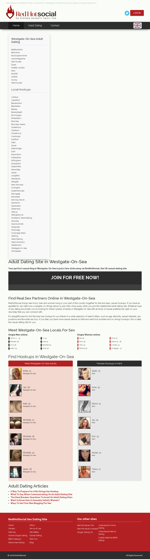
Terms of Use (35, 528)
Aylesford (15, 100)
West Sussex (16, 83)
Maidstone (15, 179)
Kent (13, 71)
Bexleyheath (16, 112)
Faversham (16, 154)
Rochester (15, 197)
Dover (14, 145)
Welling (14, 236)
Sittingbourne (17, 215)
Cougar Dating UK (85, 532)
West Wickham (18, 242)
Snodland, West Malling (21, 218)
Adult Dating (35, 25)
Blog (32, 542)
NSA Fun (34, 539)
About (11, 525)
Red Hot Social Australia (87, 529)
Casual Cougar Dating (17, 535)
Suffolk (14, 77)
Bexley (14, 109)
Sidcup (14, 212)
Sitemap (12, 532)
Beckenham (16, 103)
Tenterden (15, 227)
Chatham (15, 130)
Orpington (15, 188)
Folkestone (16, 157)
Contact (55, 25)
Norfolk (14, 74)
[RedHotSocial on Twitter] (127, 13)
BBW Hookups (14, 539)
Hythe (13, 173)
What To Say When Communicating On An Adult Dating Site (41, 494)
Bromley (15, 121)
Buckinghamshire (19, 55)
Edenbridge (16, 148)
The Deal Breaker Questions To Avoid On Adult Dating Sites (41, 497)
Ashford (14, 97)
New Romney (17, 185)
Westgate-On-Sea (19, 248)
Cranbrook (15, 136)
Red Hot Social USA (85, 525)
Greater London (18, 68)
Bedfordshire (17, 49)
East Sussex (16, 62)
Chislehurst (16, 133)
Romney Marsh (18, 200)
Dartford (15, 139)
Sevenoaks (16, 206)
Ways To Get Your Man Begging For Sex (31, 503)
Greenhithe (16, 166)
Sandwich (15, 203)
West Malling (17, 239)
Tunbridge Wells (18, 233)
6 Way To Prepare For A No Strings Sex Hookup (34, 491)
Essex (13, 65)
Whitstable (16, 251)
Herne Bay (15, 169)
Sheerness (15, 209)
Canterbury (16, 127)
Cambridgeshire (18, 59)
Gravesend (16, 163)
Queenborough (17, 191)
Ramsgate (15, 194)
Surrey (14, 80)
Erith (13, 151)
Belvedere (15, 106)
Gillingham (16, 160)
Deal (13, 142)
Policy (32, 525)
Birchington (16, 115)
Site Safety (34, 532)
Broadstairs (16, 118)
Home (16, 25)
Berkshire (15, 52)
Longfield (15, 175)
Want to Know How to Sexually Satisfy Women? (35, 500)
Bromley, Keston (18, 124)
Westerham (16, 245)
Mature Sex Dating (16, 542)
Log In (137, 13)
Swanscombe (17, 224)
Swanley (15, 221)
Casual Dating (36, 535)
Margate (14, 182)
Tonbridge (15, 230)
